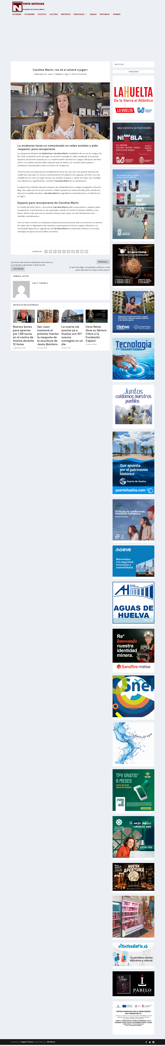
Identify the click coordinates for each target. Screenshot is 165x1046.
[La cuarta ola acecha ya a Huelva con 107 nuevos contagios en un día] (72, 316)
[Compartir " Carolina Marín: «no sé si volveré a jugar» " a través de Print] (86, 251)
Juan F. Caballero (55, 74)
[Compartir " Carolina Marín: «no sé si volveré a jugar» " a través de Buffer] (73, 251)
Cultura (54, 14)
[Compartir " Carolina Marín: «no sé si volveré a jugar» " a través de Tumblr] (59, 251)
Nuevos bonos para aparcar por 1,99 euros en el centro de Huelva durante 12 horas (23, 335)
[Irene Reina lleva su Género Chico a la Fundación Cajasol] (97, 316)
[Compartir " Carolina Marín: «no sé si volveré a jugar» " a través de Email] (82, 251)
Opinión (116, 14)
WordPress (51, 1042)
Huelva (93, 14)
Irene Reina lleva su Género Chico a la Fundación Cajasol (96, 333)
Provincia (105, 14)
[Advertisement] (82, 40)
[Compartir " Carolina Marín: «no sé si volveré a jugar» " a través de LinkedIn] (68, 251)
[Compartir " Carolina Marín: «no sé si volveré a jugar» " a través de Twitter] (50, 251)
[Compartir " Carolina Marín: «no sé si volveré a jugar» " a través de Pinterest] (64, 251)
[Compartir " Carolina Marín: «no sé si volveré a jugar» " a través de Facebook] (46, 251)
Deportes (65, 14)
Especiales (79, 14)
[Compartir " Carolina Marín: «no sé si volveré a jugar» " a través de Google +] (55, 251)
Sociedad (16, 14)
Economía (29, 14)
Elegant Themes (27, 1042)
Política (42, 14)
